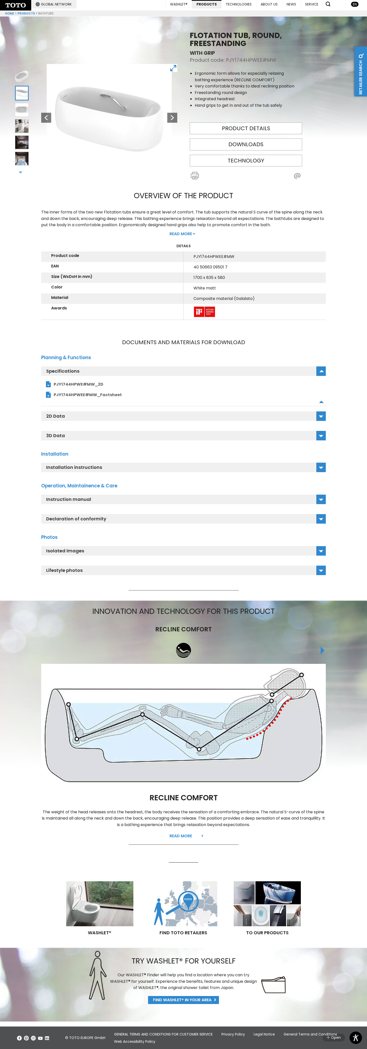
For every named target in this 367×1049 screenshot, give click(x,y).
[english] (15, 5)
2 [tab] (22, 92)
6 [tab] (22, 158)
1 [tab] (21, 76)
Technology (246, 160)
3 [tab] (22, 109)
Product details (246, 128)
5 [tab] (22, 142)
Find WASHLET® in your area (182, 1000)
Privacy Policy (233, 1034)
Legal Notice (264, 1034)
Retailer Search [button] (361, 76)
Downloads (245, 144)
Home (9, 13)
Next (172, 117)
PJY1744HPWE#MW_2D (78, 384)
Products (26, 13)
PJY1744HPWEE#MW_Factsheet (88, 395)
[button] (53, 4)
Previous (43, 117)
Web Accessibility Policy (134, 1041)
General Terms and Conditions (310, 1034)
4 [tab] (22, 126)
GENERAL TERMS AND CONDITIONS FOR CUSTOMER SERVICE (163, 1034)
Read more (181, 836)
